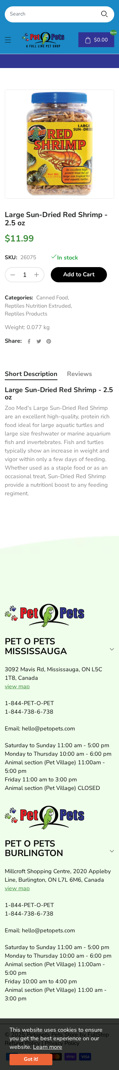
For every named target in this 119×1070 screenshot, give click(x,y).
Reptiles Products (26, 313)
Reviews (79, 374)
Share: (13, 341)
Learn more (47, 1047)
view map (17, 686)
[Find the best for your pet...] (104, 14)
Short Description (31, 374)
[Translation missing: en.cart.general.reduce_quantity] (12, 275)
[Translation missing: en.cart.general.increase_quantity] (36, 275)
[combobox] (59, 14)
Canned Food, (52, 297)
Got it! (31, 1059)
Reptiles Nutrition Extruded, (38, 306)
